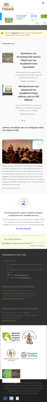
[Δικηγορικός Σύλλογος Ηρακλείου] (11, 357)
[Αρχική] (7, 6)
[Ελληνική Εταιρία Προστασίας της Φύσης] (29, 356)
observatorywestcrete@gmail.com (13, 298)
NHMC (15, 383)
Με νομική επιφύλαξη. (23, 228)
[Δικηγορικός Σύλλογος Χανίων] (29, 339)
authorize (15, 33)
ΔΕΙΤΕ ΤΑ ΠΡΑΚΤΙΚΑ (21, 24)
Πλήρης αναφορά (37, 246)
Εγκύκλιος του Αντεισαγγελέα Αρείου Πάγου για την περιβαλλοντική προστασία (29, 60)
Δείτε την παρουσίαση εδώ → (12, 188)
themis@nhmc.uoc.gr (22, 275)
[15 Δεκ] (7, 57)
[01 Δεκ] (7, 90)
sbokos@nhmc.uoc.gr (9, 320)
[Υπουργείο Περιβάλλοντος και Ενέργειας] (11, 374)
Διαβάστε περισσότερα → (28, 81)
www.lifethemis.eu (25, 278)
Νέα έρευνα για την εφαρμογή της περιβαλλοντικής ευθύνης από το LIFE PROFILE (28, 93)
